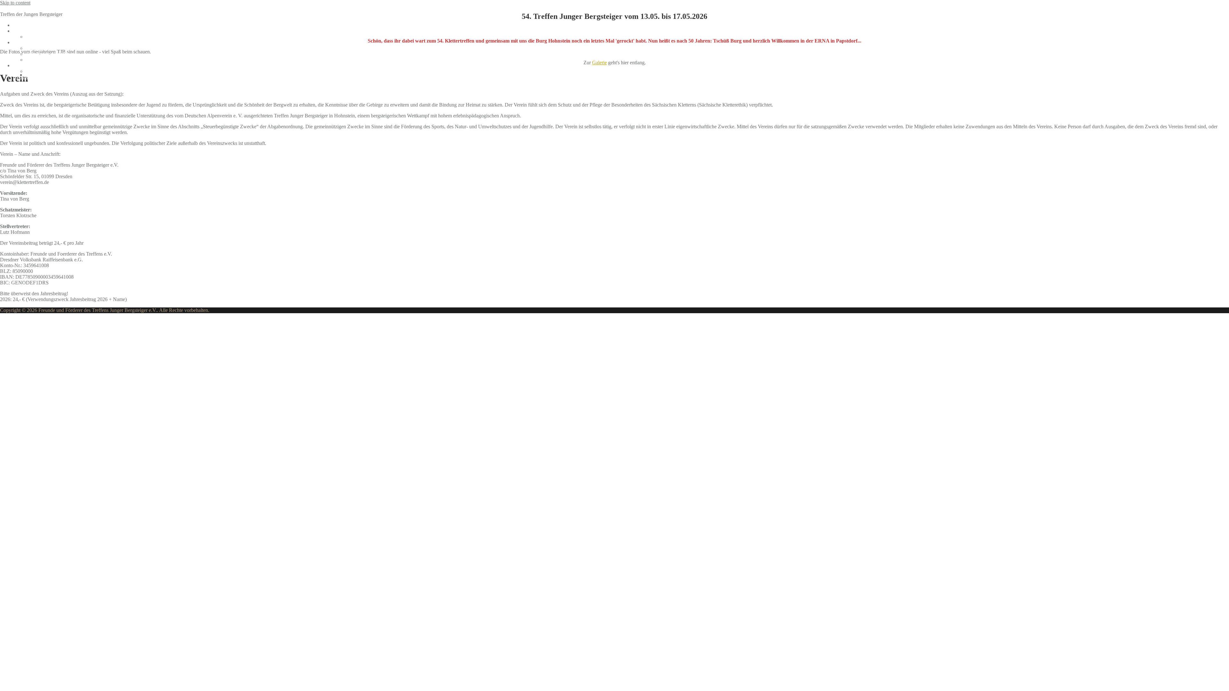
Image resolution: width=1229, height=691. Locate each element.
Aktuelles (22, 25)
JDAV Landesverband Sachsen (57, 71)
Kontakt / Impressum (34, 77)
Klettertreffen (13, 8)
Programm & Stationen (36, 42)
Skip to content (15, 2)
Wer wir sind (39, 36)
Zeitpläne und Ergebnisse (51, 54)
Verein (19, 65)
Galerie (33, 59)
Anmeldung (25, 31)
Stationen (35, 48)
